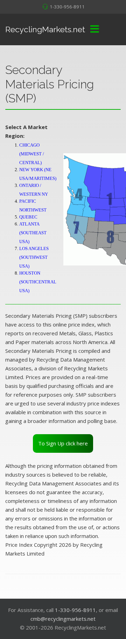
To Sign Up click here (63, 443)
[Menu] (94, 29)
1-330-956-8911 (67, 7)
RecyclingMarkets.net (45, 29)
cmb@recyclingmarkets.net (63, 618)
